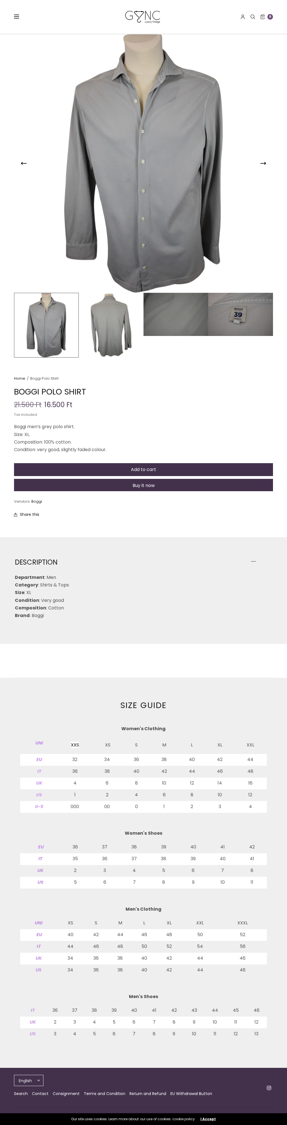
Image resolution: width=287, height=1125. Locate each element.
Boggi (36, 501)
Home (19, 378)
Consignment (66, 1093)
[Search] (253, 16)
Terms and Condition (104, 1093)
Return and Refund (147, 1093)
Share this (29, 514)
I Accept (208, 1119)
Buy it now (144, 485)
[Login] (243, 16)
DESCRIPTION (36, 562)
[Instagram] (269, 1088)
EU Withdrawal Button (191, 1093)
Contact (40, 1093)
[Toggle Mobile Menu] (20, 17)
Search (21, 1093)
